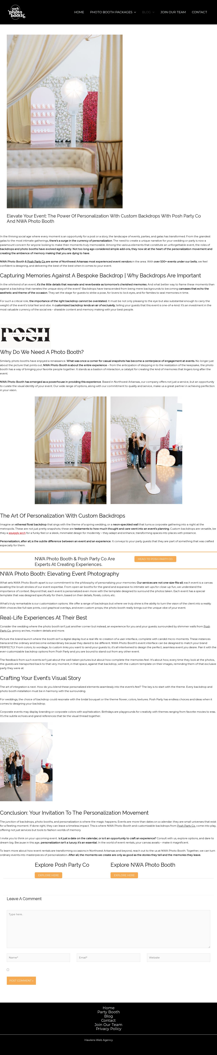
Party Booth (108, 1012)
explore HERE (48, 875)
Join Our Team (173, 12)
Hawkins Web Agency (98, 1040)
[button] (134, 12)
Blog (146, 12)
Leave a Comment (19, 227)
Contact (199, 12)
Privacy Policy (108, 1029)
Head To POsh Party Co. (155, 559)
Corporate (39, 227)
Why (58, 227)
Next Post (205, 886)
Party (50, 227)
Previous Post (14, 886)
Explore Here (124, 875)
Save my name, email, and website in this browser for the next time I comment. (62, 970)
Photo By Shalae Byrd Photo (53, 507)
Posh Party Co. (186, 825)
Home (79, 12)
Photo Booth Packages (111, 12)
